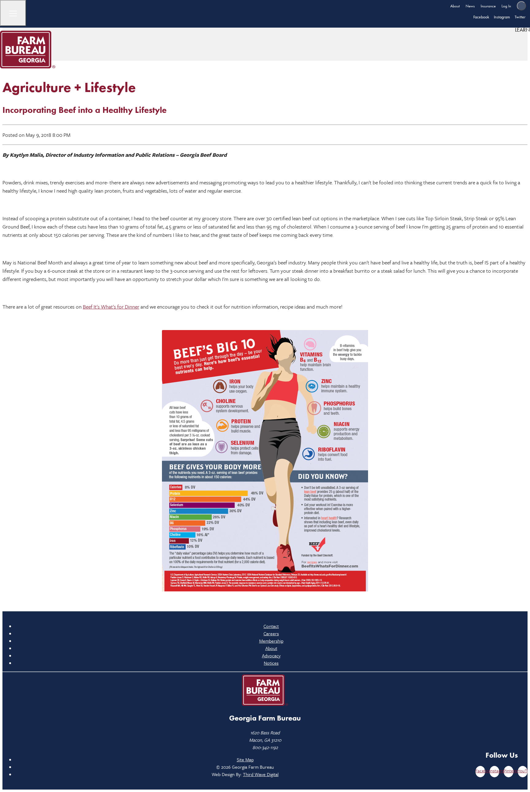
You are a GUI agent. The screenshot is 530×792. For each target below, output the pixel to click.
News (470, 6)
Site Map (245, 759)
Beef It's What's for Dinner (111, 306)
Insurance (488, 6)
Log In (506, 6)
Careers (271, 633)
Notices (271, 662)
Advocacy (271, 655)
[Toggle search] (521, 5)
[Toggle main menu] (13, 13)
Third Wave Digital (260, 774)
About (455, 6)
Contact (271, 626)
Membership (271, 640)
